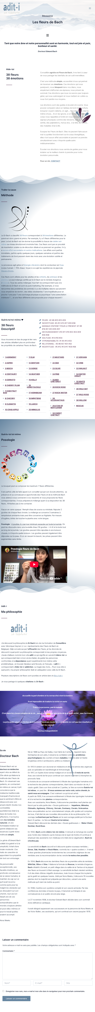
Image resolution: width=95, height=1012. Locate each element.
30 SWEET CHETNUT (56, 414)
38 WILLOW (81, 400)
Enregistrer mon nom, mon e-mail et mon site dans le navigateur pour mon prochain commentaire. (45, 991)
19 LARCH (33, 404)
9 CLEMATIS (10, 404)
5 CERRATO (10, 380)
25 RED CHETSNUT (56, 381)
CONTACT (55, 161)
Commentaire (8, 951)
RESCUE (80, 406)
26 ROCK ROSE (59, 387)
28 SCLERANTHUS (57, 399)
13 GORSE (33, 368)
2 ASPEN (9, 363)
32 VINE (79, 363)
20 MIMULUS (34, 410)
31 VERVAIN (81, 357)
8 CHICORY (10, 398)
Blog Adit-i (58, 676)
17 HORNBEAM (35, 393)
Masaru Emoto (7, 271)
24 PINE (55, 374)
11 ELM (32, 357)
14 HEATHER (34, 374)
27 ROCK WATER (59, 393)
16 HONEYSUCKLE (34, 386)
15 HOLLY (33, 380)
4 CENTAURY (11, 374)
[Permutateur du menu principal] (90, 8)
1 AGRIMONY (10, 357)
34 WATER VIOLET (80, 375)
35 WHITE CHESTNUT (79, 382)
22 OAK (55, 363)
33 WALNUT (81, 368)
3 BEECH (9, 368)
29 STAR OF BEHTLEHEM (57, 407)
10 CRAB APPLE (12, 410)
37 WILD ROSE (82, 394)
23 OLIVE (56, 368)
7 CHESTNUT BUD (10, 392)
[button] (47, 35)
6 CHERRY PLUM (12, 385)
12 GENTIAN (34, 363)
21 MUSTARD (58, 357)
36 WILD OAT (82, 389)
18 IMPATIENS (35, 398)
